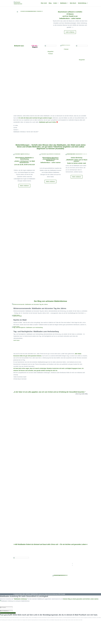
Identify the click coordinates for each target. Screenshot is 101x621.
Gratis (55, 3)
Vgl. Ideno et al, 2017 (34, 238)
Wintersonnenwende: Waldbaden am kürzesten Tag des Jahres (39, 308)
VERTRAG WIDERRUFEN (31, 594)
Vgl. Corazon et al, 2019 (35, 240)
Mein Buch (73, 3)
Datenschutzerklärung (55, 531)
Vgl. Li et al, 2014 (28, 245)
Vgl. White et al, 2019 (37, 243)
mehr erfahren (70, 32)
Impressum (41, 594)
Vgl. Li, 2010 (33, 242)
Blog (50, 3)
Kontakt (63, 594)
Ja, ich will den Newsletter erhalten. (50, 281)
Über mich (44, 3)
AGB (59, 594)
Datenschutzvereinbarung (51, 594)
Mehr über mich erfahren (50, 489)
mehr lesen (16, 340)
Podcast (50, 53)
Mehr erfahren (50, 102)
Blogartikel (50, 51)
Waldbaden (63, 3)
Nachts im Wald (20, 320)
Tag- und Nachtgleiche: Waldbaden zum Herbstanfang (36, 331)
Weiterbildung (82, 3)
